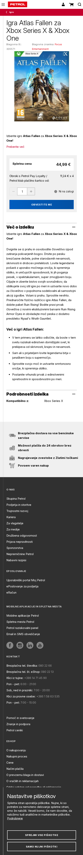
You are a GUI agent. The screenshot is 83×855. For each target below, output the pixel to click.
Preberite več (15, 147)
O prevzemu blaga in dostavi (25, 775)
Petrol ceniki (14, 730)
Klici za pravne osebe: (21, 696)
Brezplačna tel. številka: (22, 665)
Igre (11, 12)
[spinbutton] (22, 191)
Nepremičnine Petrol (20, 554)
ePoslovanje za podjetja (22, 586)
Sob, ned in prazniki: (19, 690)
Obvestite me (41, 204)
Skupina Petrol (15, 498)
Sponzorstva (14, 548)
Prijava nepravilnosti (19, 542)
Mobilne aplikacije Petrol (22, 615)
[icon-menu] (3, 4)
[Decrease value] (13, 191)
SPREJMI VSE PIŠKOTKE (41, 835)
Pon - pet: (13, 684)
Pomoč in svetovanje (20, 718)
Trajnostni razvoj (17, 511)
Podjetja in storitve (18, 505)
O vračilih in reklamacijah (22, 781)
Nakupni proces (16, 756)
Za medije (13, 529)
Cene (10, 762)
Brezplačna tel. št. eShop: (23, 672)
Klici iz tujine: (14, 678)
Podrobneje (15, 818)
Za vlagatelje (14, 523)
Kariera (11, 517)
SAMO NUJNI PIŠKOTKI (42, 846)
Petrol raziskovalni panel (22, 628)
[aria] (9, 645)
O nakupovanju (16, 750)
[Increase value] (31, 191)
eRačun (11, 592)
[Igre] (7, 12)
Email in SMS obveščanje (23, 634)
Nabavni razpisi (16, 560)
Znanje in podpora (18, 724)
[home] (17, 4)
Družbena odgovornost (21, 535)
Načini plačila (15, 769)
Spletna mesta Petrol (20, 622)
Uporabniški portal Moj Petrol (25, 580)
